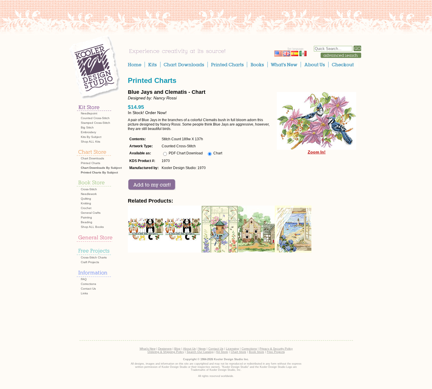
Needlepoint (89, 113)
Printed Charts (90, 163)
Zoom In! (317, 152)
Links (84, 293)
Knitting (86, 203)
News (202, 348)
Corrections (88, 284)
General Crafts (91, 212)
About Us (189, 348)
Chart (217, 153)
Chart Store (238, 351)
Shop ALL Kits (90, 141)
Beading (86, 222)
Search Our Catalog (200, 351)
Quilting (86, 198)
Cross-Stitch (89, 189)
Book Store (256, 351)
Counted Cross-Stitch (95, 118)
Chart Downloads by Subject (101, 167)
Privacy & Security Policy (276, 348)
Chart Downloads (92, 158)
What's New (147, 348)
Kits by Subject (91, 136)
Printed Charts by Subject (99, 172)
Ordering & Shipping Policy (166, 351)
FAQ (84, 279)
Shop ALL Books (92, 226)
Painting (86, 217)
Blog (177, 348)
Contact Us (88, 288)
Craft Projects (90, 262)
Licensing (232, 348)
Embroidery (88, 132)
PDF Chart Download (186, 153)
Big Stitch (87, 127)
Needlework (89, 194)
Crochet (86, 208)
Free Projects (276, 351)
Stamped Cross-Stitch (95, 122)
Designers (165, 348)
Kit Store (222, 351)
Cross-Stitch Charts (94, 257)
